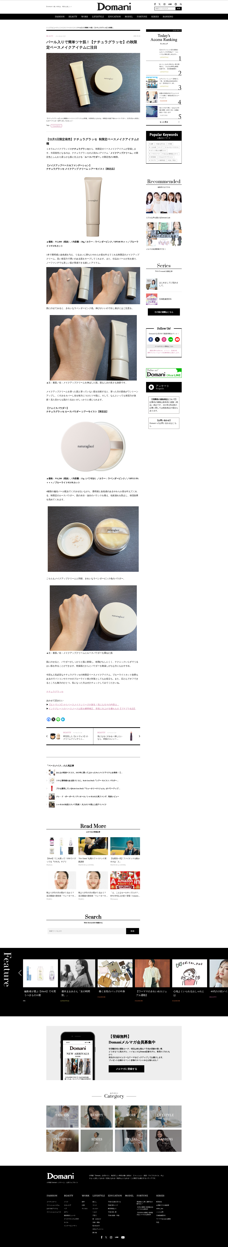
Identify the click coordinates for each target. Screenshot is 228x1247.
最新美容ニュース (69, 1215)
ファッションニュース (54, 1212)
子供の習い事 (112, 1212)
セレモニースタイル (172, 147)
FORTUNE (142, 16)
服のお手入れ (161, 144)
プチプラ (153, 160)
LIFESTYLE (98, 16)
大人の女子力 (56, 125)
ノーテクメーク (155, 153)
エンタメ (95, 1208)
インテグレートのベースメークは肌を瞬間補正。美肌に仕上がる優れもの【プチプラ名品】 (92, 708)
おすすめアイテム (52, 1208)
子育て (95, 1215)
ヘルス (95, 1212)
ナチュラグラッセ (54, 691)
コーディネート (52, 1202)
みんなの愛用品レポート (171, 153)
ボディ (66, 1212)
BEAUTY (73, 16)
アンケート (162, 385)
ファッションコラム (53, 1205)
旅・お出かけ (97, 1219)
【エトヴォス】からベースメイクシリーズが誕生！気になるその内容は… (83, 704)
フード (95, 1205)
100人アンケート (98, 1229)
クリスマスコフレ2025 (71, 1219)
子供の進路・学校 (113, 1215)
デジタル (85, 1208)
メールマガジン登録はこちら (164, 346)
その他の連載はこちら (163, 312)
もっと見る (164, 122)
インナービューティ (70, 1226)
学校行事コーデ (113, 1205)
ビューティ (55, 27)
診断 (151, 144)
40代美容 (153, 157)
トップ (48, 27)
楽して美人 (172, 160)
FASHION (60, 16)
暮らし (95, 1202)
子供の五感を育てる (114, 1202)
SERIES (155, 16)
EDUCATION (114, 16)
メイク (63, 27)
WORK (84, 16)
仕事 (83, 1205)
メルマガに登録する (126, 1069)
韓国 (170, 144)
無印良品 (162, 160)
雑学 (83, 1202)
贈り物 (95, 1232)
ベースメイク (71, 27)
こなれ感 (153, 147)
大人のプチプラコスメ (166, 157)
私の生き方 (96, 1226)
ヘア (161, 147)
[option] (40, 981)
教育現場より (112, 1208)
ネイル (66, 1222)
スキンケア (67, 1205)
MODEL (129, 16)
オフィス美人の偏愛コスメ (158, 150)
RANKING (168, 16)
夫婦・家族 (96, 1222)
